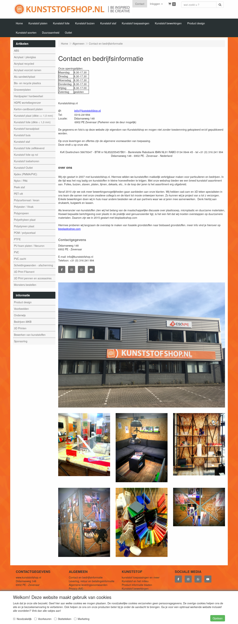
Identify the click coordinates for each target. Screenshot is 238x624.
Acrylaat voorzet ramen (27, 70)
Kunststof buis (22, 135)
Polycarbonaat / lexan (26, 200)
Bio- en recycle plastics (27, 83)
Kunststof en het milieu (135, 581)
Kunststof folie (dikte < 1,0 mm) (32, 122)
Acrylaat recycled (24, 63)
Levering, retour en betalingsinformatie (91, 581)
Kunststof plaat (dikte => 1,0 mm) (33, 115)
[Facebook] (61, 269)
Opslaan (218, 618)
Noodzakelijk (24, 619)
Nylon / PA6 (21, 180)
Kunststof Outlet (23, 167)
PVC (16, 252)
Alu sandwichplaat (24, 76)
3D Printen (20, 328)
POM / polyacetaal (25, 233)
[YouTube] (91, 269)
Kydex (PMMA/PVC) (25, 174)
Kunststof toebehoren (26, 161)
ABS (16, 50)
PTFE (17, 239)
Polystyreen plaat (24, 226)
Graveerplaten (22, 89)
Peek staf (19, 187)
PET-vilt (18, 193)
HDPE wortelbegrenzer (27, 102)
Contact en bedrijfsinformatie (86, 577)
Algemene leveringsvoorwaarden (88, 585)
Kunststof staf (22, 141)
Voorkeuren (45, 619)
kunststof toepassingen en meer (141, 577)
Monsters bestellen (25, 285)
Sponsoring (20, 341)
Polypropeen (21, 213)
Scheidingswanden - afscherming (33, 265)
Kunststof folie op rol (26, 154)
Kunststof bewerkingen (135, 588)
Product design (23, 302)
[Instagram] (71, 269)
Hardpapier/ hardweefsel (28, 96)
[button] (156, 3)
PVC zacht (20, 259)
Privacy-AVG (76, 588)
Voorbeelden (21, 309)
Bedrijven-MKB (22, 322)
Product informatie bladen (137, 585)
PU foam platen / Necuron (29, 246)
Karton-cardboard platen (28, 109)
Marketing (83, 619)
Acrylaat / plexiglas (25, 57)
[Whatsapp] (81, 269)
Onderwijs (20, 315)
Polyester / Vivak (23, 206)
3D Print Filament (24, 272)
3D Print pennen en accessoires (33, 278)
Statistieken (64, 619)
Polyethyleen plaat (25, 220)
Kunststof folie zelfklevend (29, 148)
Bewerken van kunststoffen (30, 335)
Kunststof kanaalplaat (26, 128)
